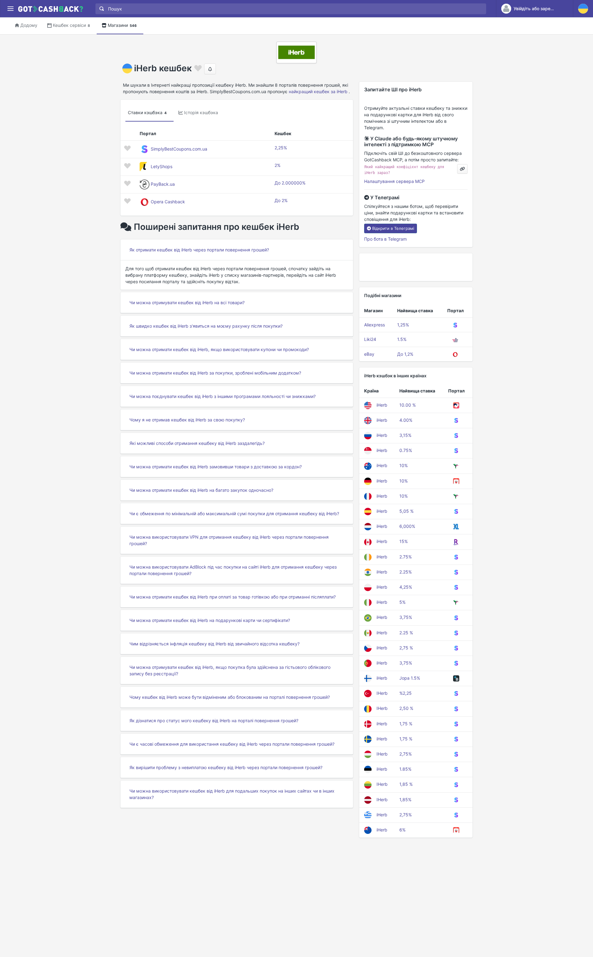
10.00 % (407, 405)
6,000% (407, 526)
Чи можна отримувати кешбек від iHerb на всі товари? (187, 302)
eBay (369, 354)
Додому (28, 25)
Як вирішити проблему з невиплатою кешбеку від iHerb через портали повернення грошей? (225, 767)
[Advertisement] (416, 267)
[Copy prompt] (462, 169)
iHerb (381, 405)
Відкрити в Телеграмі (393, 228)
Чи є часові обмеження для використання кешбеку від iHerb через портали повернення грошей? (231, 744)
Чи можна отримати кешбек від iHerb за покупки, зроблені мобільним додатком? (215, 372)
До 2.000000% (290, 182)
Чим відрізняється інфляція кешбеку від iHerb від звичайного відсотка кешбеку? (214, 643)
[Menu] (10, 8)
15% (403, 541)
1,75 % (405, 723)
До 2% (281, 200)
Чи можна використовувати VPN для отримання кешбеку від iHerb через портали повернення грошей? (229, 540)
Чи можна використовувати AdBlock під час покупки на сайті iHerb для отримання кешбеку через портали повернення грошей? (233, 570)
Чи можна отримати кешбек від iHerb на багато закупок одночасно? (201, 490)
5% (402, 602)
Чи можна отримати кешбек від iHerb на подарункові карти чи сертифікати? (209, 620)
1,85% (405, 799)
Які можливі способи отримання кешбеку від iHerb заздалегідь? (197, 443)
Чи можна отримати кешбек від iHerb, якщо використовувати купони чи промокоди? (219, 349)
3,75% (405, 617)
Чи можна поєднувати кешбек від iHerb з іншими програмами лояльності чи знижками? (222, 396)
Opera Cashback (168, 201)
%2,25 (405, 693)
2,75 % (406, 647)
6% (402, 829)
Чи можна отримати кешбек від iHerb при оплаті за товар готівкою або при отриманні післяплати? (232, 596)
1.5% (401, 339)
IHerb (382, 693)
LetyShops (161, 166)
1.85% (405, 769)
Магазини (122, 25)
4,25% (405, 587)
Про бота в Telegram (385, 239)
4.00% (405, 420)
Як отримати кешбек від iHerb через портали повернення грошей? (199, 249)
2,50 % (406, 708)
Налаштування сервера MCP (394, 181)
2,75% (405, 753)
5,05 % (406, 511)
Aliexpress (374, 324)
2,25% (281, 147)
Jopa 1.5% (409, 678)
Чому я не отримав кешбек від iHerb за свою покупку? (187, 419)
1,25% (403, 324)
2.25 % (406, 632)
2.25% (405, 571)
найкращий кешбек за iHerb (318, 91)
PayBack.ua (163, 184)
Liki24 (370, 339)
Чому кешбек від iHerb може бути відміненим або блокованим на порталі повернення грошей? (229, 697)
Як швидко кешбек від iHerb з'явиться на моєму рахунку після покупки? (206, 326)
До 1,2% (405, 354)
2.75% (405, 556)
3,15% (405, 435)
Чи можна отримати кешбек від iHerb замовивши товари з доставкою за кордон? (215, 466)
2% (277, 165)
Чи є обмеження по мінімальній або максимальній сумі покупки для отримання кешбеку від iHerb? (234, 513)
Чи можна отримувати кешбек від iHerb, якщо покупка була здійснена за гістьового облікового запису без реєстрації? (229, 670)
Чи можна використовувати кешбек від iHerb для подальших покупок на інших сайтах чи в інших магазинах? (231, 794)
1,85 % (406, 784)
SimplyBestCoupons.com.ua (179, 148)
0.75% (405, 450)
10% (403, 465)
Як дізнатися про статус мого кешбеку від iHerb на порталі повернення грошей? (213, 720)
